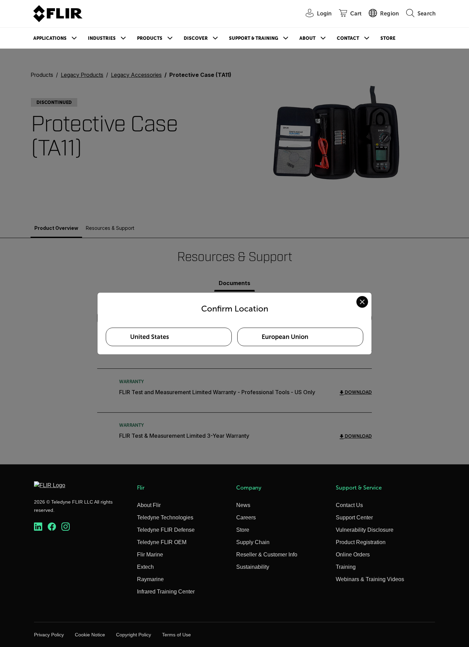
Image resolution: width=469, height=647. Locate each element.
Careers (246, 517)
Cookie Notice (90, 634)
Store (388, 38)
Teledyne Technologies (165, 517)
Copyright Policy (133, 634)
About (307, 38)
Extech (145, 567)
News (243, 505)
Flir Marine (150, 554)
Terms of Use (176, 634)
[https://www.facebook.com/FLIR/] (52, 526)
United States (149, 336)
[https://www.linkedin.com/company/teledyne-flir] (38, 526)
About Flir (149, 505)
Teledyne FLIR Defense (166, 530)
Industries (102, 38)
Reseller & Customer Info (266, 554)
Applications (50, 38)
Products (149, 38)
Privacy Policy (49, 634)
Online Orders (353, 554)
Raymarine (150, 579)
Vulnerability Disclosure (364, 530)
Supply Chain (253, 542)
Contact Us (349, 505)
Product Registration (361, 542)
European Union (285, 336)
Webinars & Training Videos (370, 579)
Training (346, 567)
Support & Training (253, 38)
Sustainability (252, 567)
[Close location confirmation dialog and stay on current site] (362, 302)
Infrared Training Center (166, 592)
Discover (196, 38)
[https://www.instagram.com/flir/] (65, 526)
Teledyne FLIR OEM (161, 542)
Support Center (354, 517)
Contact (348, 38)
